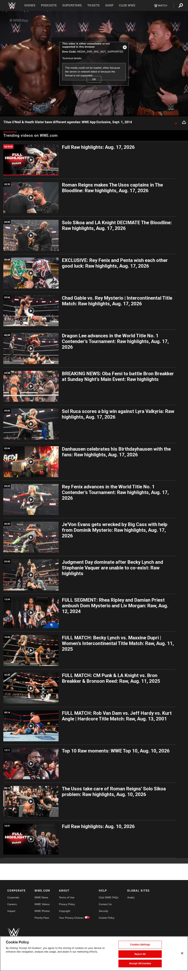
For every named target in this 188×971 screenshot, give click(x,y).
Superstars (72, 5)
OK (94, 79)
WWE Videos (42, 904)
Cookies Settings (140, 944)
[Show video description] (176, 122)
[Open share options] (184, 122)
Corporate (13, 897)
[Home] (11, 6)
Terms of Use (66, 897)
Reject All (140, 954)
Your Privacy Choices (71, 917)
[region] (94, 953)
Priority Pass (42, 917)
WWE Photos (42, 911)
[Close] (182, 953)
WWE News (41, 897)
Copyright (64, 911)
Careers (12, 904)
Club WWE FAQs (108, 897)
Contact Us (105, 904)
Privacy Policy (67, 904)
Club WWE (127, 5)
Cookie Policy (106, 917)
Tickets (93, 5)
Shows (29, 5)
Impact (11, 911)
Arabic (131, 897)
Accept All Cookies (140, 963)
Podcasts (49, 5)
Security (103, 911)
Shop (109, 5)
